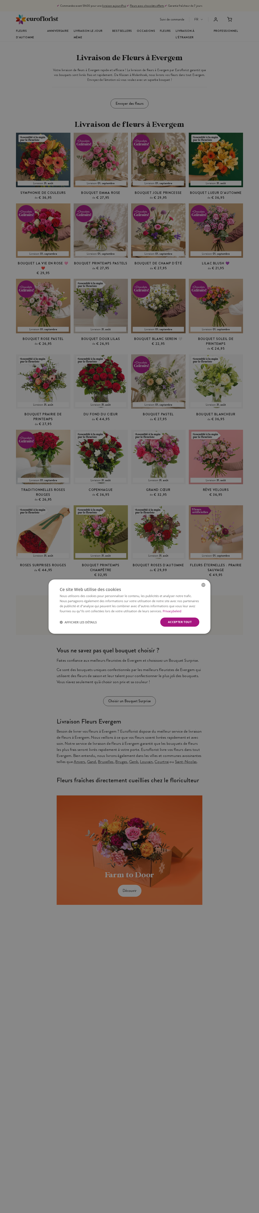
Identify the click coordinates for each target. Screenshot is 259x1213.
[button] (78, 622)
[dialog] (129, 606)
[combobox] (203, 585)
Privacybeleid (172, 611)
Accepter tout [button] (180, 622)
